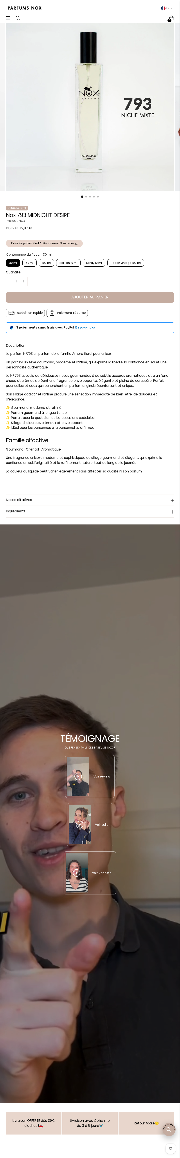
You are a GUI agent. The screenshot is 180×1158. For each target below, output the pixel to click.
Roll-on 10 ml (68, 263)
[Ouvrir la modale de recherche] (17, 18)
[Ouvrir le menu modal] (8, 18)
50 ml (29, 263)
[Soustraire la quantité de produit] (10, 281)
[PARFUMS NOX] (24, 8)
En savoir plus (85, 327)
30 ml (13, 263)
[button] (88, 1117)
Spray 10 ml (94, 263)
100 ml (46, 263)
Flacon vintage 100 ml (126, 263)
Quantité (13, 272)
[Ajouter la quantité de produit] (23, 281)
